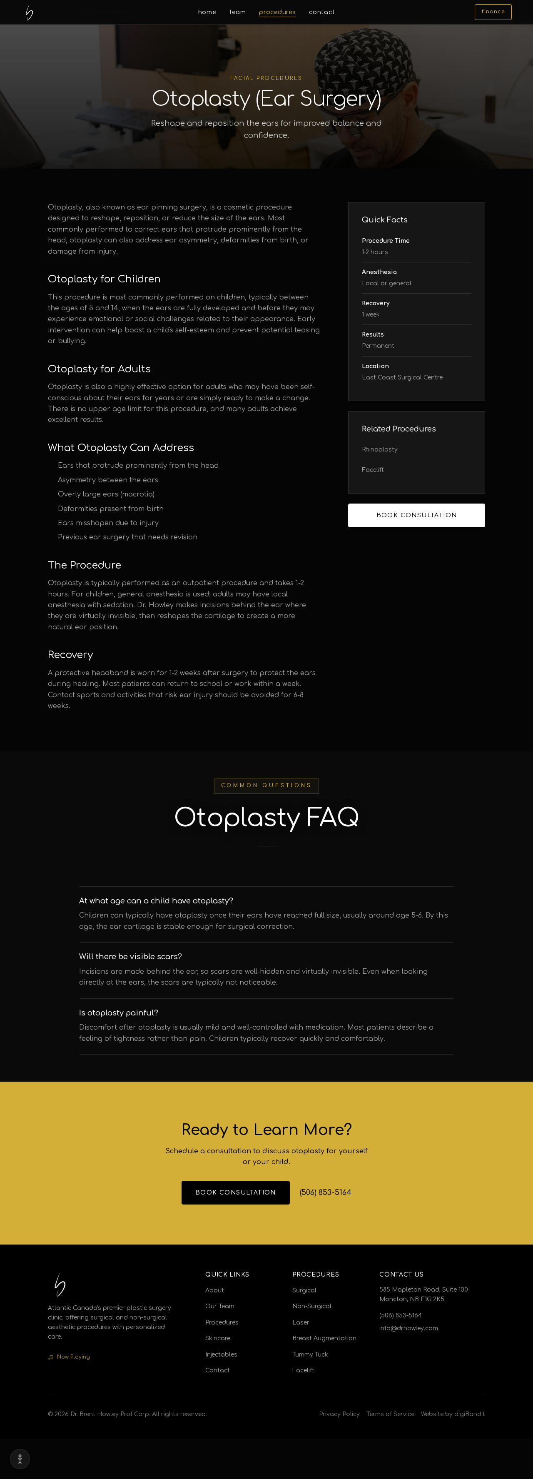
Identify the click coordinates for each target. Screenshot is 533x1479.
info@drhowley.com (408, 1328)
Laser (300, 1322)
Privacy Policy (339, 1414)
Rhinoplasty (380, 449)
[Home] (29, 12)
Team (237, 12)
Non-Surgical (311, 1306)
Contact (322, 12)
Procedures (277, 12)
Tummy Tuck (310, 1355)
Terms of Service (390, 1414)
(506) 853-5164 (325, 1192)
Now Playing (73, 1357)
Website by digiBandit (453, 1414)
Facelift (373, 470)
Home (207, 12)
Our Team (219, 1306)
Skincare (217, 1338)
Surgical (304, 1290)
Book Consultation (416, 515)
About (214, 1290)
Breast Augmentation (324, 1338)
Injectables (221, 1355)
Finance (493, 12)
